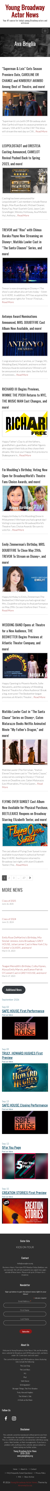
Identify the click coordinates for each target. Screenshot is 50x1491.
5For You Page (11, 1147)
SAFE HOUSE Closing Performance (25, 1105)
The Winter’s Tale (25, 1396)
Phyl (25, 1377)
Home (15, 1469)
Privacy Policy (40, 1473)
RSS (19, 1477)
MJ (25, 1373)
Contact (33, 1469)
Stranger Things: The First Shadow (25, 1389)
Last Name (25, 1319)
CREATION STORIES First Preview (24, 1193)
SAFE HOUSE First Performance (23, 1011)
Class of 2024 (9, 919)
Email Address (24, 1301)
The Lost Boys (25, 1370)
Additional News (14, 990)
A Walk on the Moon (25, 1400)
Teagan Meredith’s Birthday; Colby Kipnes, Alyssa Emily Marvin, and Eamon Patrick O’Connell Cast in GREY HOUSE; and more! (24, 969)
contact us (42, 1445)
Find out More (7, 1015)
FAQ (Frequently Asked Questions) (19, 1473)
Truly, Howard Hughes (25, 1392)
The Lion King (25, 1366)
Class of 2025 (9, 900)
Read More (41, 131)
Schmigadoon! (25, 1385)
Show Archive (29, 1477)
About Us (24, 1469)
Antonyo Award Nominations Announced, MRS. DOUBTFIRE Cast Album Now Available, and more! (23, 322)
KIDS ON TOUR (25, 1247)
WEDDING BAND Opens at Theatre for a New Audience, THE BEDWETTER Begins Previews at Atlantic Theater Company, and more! (23, 636)
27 (24, 877)
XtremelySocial (25, 1485)
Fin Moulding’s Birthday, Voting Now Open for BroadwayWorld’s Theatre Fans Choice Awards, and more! (24, 475)
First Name (24, 1310)
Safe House (25, 1381)
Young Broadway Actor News (25, 10)
